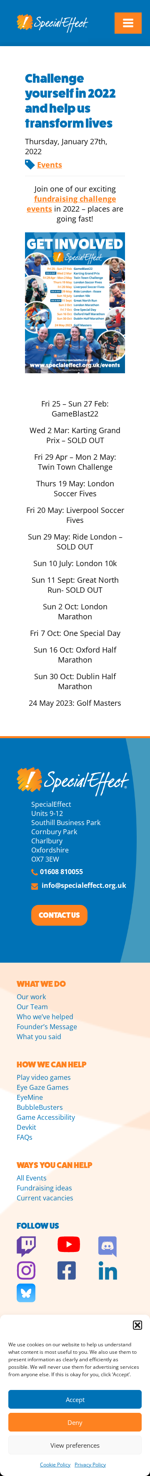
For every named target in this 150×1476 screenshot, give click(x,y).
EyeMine (30, 1097)
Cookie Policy (55, 1464)
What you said (39, 1036)
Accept (75, 1399)
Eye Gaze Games (43, 1087)
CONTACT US (59, 915)
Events (49, 165)
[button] (137, 1325)
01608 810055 (61, 871)
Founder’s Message (47, 1026)
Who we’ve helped (45, 1016)
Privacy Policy (90, 1464)
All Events (32, 1178)
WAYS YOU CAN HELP (54, 1165)
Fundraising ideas (44, 1188)
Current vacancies (45, 1197)
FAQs (24, 1137)
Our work (31, 996)
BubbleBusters (40, 1107)
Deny (75, 1422)
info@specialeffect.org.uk (84, 885)
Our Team (32, 1006)
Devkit (26, 1127)
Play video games (44, 1077)
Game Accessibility (46, 1117)
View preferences (75, 1445)
